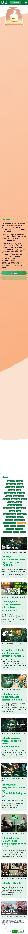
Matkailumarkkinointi (9, 508)
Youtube (23, 532)
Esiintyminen (20, 487)
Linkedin (24, 499)
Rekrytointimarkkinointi (9, 514)
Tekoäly (22, 523)
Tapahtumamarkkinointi (9, 523)
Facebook (11, 490)
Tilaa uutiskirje (14, 273)
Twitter (13, 526)
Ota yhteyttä (15, 2)
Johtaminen (6, 499)
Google (18, 490)
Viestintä (16, 532)
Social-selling (9, 520)
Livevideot (11, 502)
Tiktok (6, 526)
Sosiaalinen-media (19, 520)
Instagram (8, 496)
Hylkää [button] (21, 931)
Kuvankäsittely (15, 499)
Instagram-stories (18, 496)
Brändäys (20, 484)
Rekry (18, 511)
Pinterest (12, 511)
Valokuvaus (10, 529)
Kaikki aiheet (11, 481)
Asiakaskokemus (11, 484)
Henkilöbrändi (21, 493)
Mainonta (18, 502)
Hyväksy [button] (14, 931)
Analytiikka (19, 481)
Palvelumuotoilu (21, 508)
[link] (4, 2)
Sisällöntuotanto (11, 517)
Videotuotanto (7, 532)
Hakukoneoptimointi (10, 493)
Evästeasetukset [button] (8, 931)
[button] (25, 2)
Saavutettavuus (22, 514)
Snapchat (20, 517)
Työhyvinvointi (21, 526)
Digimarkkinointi (10, 487)
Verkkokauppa (19, 529)
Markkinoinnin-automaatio (14, 505)
